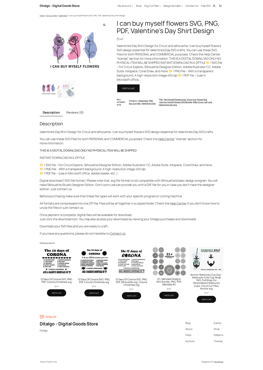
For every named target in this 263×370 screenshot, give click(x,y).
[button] (104, 25)
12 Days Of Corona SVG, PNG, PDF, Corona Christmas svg (57, 280)
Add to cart (128, 88)
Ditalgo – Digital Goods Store (60, 6)
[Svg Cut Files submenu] (160, 6)
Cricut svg (191, 99)
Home (42, 15)
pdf (205, 102)
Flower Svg (202, 99)
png (210, 102)
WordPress (218, 361)
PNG (151, 100)
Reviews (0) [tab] (75, 112)
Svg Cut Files (51, 15)
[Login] (214, 6)
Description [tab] (51, 112)
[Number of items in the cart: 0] (220, 6)
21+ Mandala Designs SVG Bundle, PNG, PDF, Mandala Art (169, 282)
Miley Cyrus (198, 102)
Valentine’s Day (149, 103)
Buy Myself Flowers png (175, 99)
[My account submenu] (132, 6)
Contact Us (117, 233)
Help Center (166, 139)
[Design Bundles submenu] (182, 6)
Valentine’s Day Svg (168, 105)
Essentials (62, 15)
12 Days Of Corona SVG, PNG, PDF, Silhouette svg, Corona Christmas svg (131, 282)
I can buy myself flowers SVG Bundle (175, 102)
